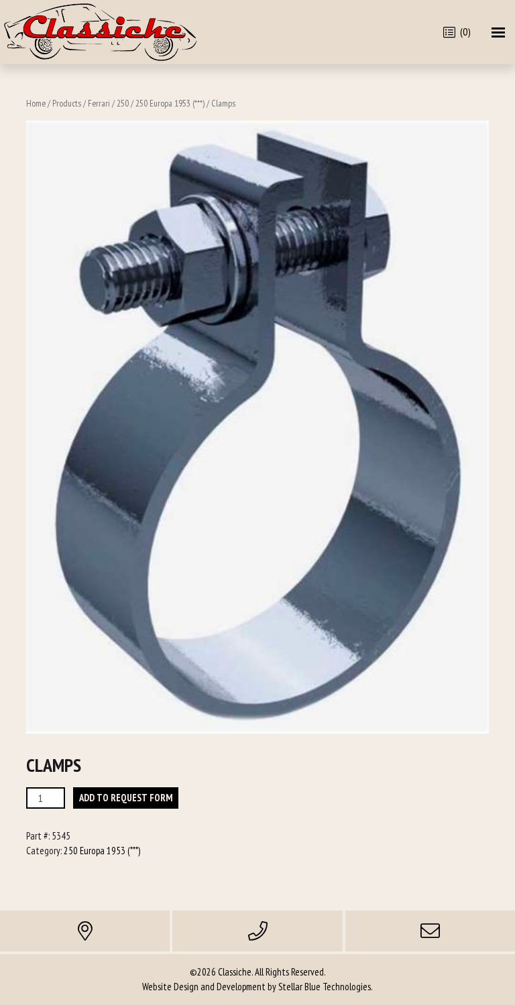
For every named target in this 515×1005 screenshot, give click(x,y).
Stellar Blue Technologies (324, 986)
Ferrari (99, 103)
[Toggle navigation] (498, 32)
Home (36, 103)
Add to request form (125, 797)
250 (123, 103)
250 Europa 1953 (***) (170, 103)
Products (66, 103)
